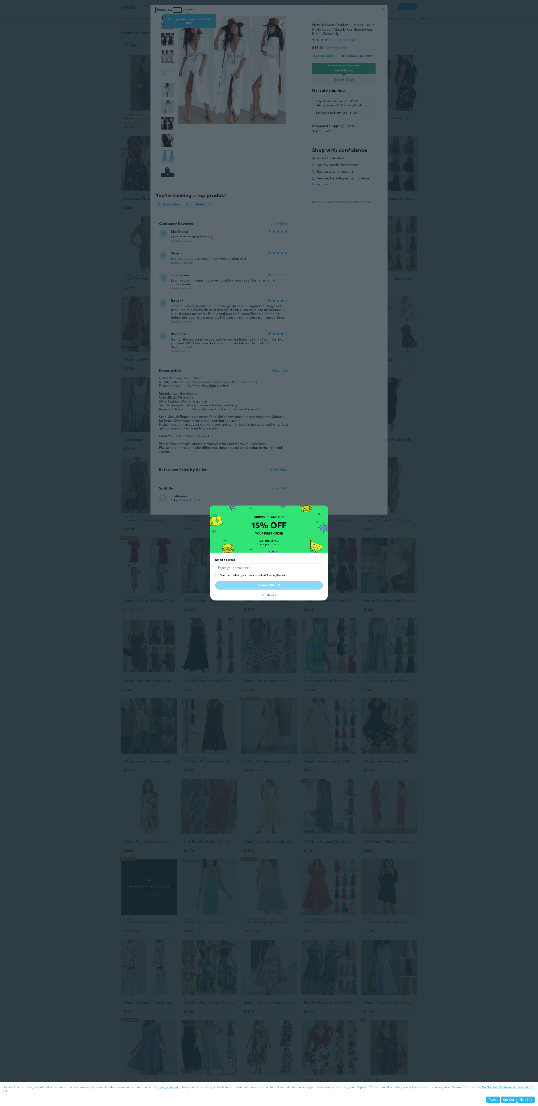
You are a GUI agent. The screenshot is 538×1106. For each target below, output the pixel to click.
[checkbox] (217, 575)
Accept (493, 1100)
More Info (526, 1100)
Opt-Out (508, 1100)
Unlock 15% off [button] (269, 585)
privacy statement (169, 1087)
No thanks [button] (269, 595)
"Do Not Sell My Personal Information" (506, 1087)
